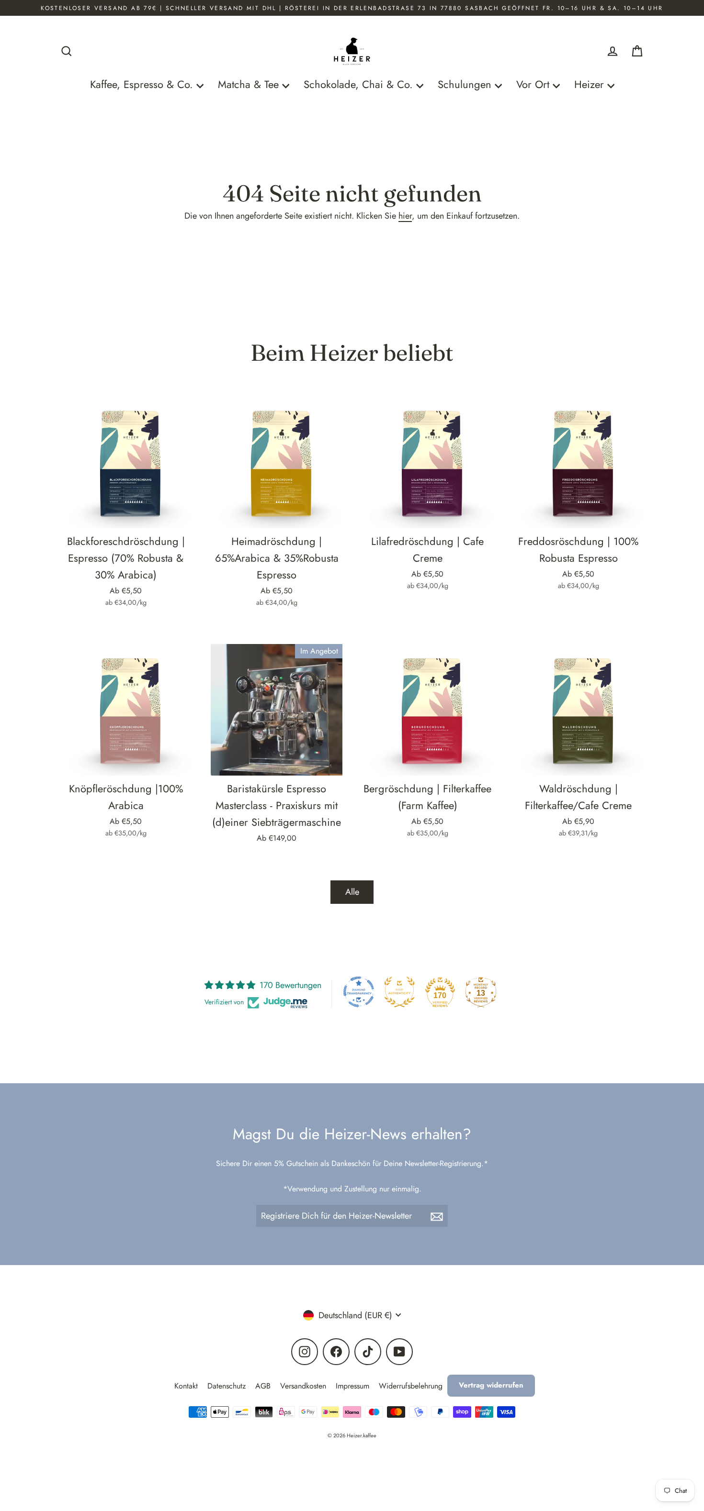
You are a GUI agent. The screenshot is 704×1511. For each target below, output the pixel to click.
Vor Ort (534, 84)
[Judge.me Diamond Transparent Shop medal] (358, 992)
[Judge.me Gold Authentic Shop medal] (399, 992)
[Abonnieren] (438, 1216)
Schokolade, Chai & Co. (360, 84)
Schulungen (466, 84)
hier (405, 216)
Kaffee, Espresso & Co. (143, 84)
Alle (352, 892)
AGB (263, 1385)
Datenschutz (226, 1385)
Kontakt (186, 1385)
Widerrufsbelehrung (411, 1385)
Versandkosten (303, 1385)
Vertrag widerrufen (491, 1385)
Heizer (590, 84)
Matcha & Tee (250, 84)
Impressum (352, 1385)
